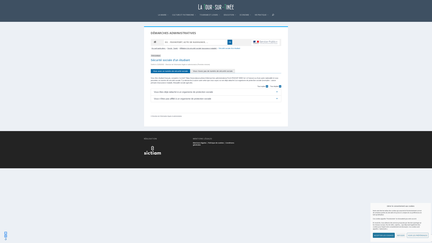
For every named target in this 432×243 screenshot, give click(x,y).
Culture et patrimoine (183, 15)
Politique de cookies (216, 143)
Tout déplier (274, 86)
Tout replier (261, 86)
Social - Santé (172, 48)
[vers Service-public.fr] (265, 42)
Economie (244, 15)
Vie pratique (260, 15)
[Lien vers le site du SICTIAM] (152, 158)
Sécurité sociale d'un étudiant (229, 48)
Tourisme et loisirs (209, 15)
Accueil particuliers (159, 48)
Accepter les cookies (384, 235)
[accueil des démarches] (155, 42)
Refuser (400, 235)
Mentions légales (199, 143)
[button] (216, 92)
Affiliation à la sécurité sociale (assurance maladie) (198, 48)
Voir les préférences (417, 235)
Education (229, 15)
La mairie (162, 15)
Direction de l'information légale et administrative (167, 116)
